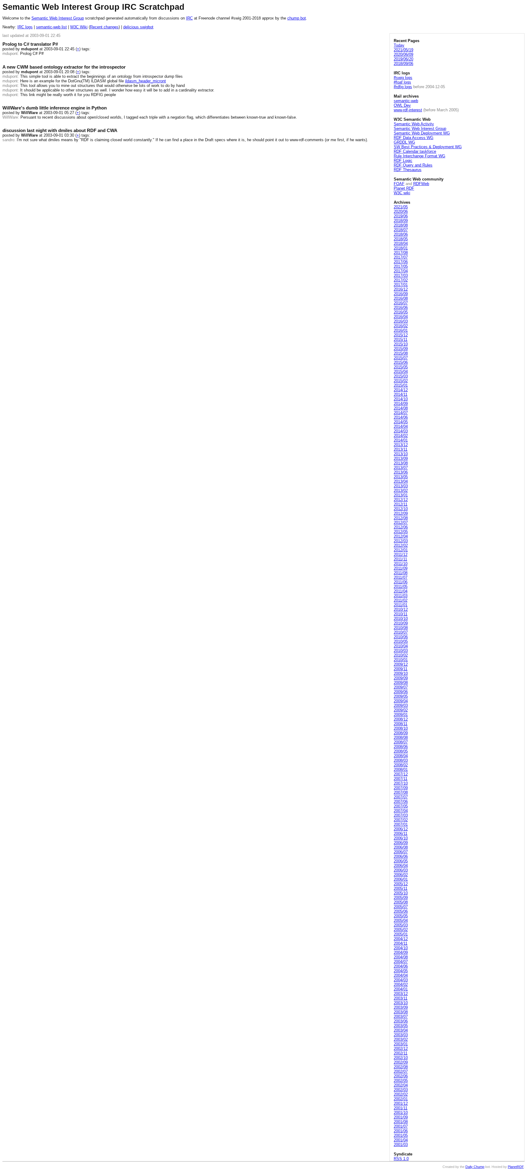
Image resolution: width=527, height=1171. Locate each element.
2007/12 (401, 774)
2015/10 (401, 344)
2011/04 (400, 591)
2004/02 (401, 984)
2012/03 (401, 541)
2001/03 (401, 1144)
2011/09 (400, 568)
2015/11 (400, 339)
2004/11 (400, 943)
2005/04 (401, 920)
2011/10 (400, 563)
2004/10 (401, 948)
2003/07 (401, 1016)
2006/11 (400, 833)
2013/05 (401, 476)
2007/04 (401, 810)
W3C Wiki (79, 27)
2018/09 (401, 220)
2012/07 (401, 522)
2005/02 (401, 929)
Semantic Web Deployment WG (422, 133)
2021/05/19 (403, 50)
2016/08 (401, 298)
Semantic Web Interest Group (57, 18)
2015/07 (401, 358)
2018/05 (401, 239)
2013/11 (400, 449)
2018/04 (401, 243)
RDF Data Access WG (413, 137)
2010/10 (401, 618)
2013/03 (401, 486)
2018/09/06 (403, 63)
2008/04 (401, 756)
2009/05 (401, 696)
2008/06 (401, 746)
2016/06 (401, 307)
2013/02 (401, 490)
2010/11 (400, 614)
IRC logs (25, 27)
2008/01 (401, 769)
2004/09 (401, 952)
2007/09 (401, 788)
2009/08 (401, 682)
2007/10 (401, 783)
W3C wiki (402, 193)
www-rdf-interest (408, 110)
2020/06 (401, 211)
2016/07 (401, 303)
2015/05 (401, 367)
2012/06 (401, 527)
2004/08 (401, 957)
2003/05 (401, 1025)
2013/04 (401, 481)
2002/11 (400, 1053)
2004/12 (401, 938)
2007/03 (401, 815)
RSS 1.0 (401, 1158)
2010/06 (401, 637)
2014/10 (401, 399)
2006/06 (401, 856)
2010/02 (401, 655)
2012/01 (401, 550)
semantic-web (406, 100)
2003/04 (401, 1030)
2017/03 (401, 275)
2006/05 (401, 861)
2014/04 (401, 426)
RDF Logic (403, 160)
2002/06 (401, 1076)
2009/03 (401, 705)
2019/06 (401, 216)
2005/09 (401, 897)
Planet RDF (404, 188)
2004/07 (401, 961)
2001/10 (401, 1112)
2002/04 (401, 1085)
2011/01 (400, 605)
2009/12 (401, 664)
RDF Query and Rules (413, 165)
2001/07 (401, 1126)
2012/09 (401, 513)
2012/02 (401, 545)
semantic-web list (51, 27)
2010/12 (401, 609)
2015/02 (401, 380)
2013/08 (401, 463)
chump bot (296, 18)
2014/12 (401, 390)
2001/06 (401, 1131)
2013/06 (401, 472)
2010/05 (401, 641)
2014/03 (401, 431)
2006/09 (401, 842)
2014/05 (401, 422)
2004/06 (401, 966)
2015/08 (401, 353)
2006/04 (401, 865)
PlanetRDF (516, 1167)
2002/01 (401, 1099)
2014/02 (401, 435)
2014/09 (401, 403)
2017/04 (401, 271)
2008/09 (401, 733)
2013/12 (401, 444)
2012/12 (401, 499)
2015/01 (401, 385)
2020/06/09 (403, 54)
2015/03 (401, 376)
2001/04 (401, 1140)
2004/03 (401, 980)
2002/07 (401, 1071)
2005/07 (401, 906)
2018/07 (401, 229)
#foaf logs (402, 82)
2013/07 (401, 467)
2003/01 (401, 1044)
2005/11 (400, 888)
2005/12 (401, 884)
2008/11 (400, 724)
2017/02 (401, 280)
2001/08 (401, 1121)
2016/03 (401, 321)
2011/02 (400, 600)
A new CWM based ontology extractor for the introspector (64, 67)
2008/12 (401, 719)
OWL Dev (402, 105)
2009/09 (401, 678)
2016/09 (401, 294)
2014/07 (401, 412)
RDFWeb (421, 183)
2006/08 (401, 847)
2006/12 (401, 829)
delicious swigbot (138, 27)
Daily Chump (474, 1167)
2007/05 (401, 806)
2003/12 (401, 993)
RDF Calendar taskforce (415, 151)
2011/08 (400, 573)
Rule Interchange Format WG (419, 156)
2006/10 (401, 838)
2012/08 (401, 518)
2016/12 (401, 289)
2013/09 (401, 458)
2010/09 (401, 623)
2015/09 (401, 348)
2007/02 (401, 820)
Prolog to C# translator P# (30, 44)
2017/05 (401, 266)
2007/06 (401, 801)
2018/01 (401, 248)
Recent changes (104, 27)
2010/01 (401, 659)
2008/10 (401, 728)
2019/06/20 (403, 59)
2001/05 (401, 1135)
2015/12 (401, 335)
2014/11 (400, 394)
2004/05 (401, 971)
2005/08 (401, 902)
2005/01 (401, 934)
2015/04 (401, 371)
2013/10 (401, 454)
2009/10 (401, 673)
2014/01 (401, 440)
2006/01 (401, 879)
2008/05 (401, 751)
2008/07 (401, 742)
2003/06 (401, 1021)
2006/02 (401, 874)
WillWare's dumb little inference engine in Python (54, 108)
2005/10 (401, 893)
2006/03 (401, 870)
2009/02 (401, 710)
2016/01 (401, 330)
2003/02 (401, 1039)
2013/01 (401, 495)
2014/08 (401, 408)
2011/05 (400, 586)
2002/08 (401, 1067)
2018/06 (401, 234)
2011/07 (400, 577)
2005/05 (401, 916)
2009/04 (401, 701)
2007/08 (401, 792)
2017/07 (401, 257)
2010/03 (401, 650)
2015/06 (401, 362)
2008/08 (401, 737)
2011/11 (400, 559)
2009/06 (401, 691)
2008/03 (401, 760)
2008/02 (401, 765)
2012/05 (401, 531)
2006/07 (401, 852)
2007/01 (401, 824)
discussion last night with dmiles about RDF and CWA (59, 130)
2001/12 (401, 1103)
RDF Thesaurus (407, 169)
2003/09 (401, 1007)
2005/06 (401, 911)
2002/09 (401, 1062)
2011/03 (400, 595)
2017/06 (401, 262)
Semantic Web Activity (414, 124)
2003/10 (401, 1003)
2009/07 (401, 687)
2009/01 (401, 714)
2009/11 (400, 669)
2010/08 (401, 627)
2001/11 (400, 1108)
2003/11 (400, 998)
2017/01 (401, 284)
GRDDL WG (404, 142)
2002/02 (401, 1094)
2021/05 (401, 207)
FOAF (399, 183)
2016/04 (401, 316)
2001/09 (401, 1117)
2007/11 (400, 778)
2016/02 (401, 326)
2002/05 (401, 1080)
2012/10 (401, 509)
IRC (189, 18)
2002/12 (401, 1048)
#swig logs (403, 77)
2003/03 (401, 1035)
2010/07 (401, 632)
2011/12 (400, 554)
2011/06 (400, 582)
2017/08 (401, 252)
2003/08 (401, 1012)
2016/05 (401, 312)
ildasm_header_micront (145, 81)
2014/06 (401, 417)
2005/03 (401, 925)
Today (399, 45)
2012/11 (400, 504)
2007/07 (401, 797)
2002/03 (401, 1089)
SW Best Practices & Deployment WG (428, 147)
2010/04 (401, 646)
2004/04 (401, 975)
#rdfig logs (403, 86)
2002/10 (401, 1057)
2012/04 (401, 536)
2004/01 (401, 989)
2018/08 (401, 225)
